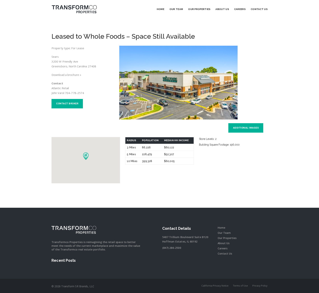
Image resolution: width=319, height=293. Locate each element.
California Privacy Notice (215, 285)
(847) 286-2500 (171, 248)
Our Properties (199, 9)
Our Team (176, 9)
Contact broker (67, 103)
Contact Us (259, 9)
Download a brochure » (66, 75)
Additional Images (246, 127)
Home (160, 9)
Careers (240, 9)
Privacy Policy (259, 285)
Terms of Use (240, 285)
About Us (222, 9)
